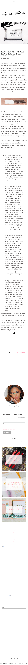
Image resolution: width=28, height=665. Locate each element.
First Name (5, 423)
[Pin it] (11, 352)
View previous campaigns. (9, 429)
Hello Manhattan (23, 663)
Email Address (7, 419)
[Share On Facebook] (6, 352)
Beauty (20, 352)
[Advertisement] (14, 367)
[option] (14, 33)
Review (23, 352)
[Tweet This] (9, 352)
